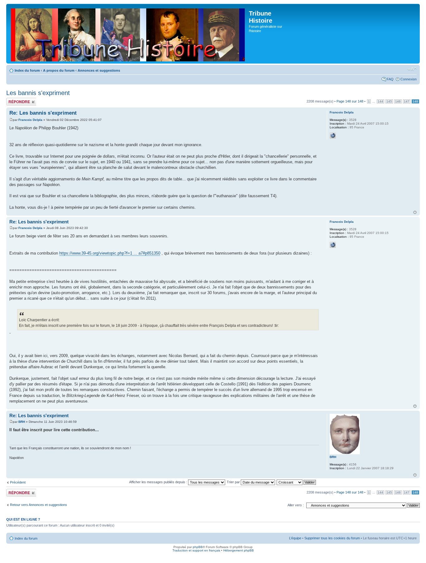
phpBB (198, 547)
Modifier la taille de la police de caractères (412, 69)
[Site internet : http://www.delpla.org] (333, 135)
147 (406, 101)
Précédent (18, 482)
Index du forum (27, 70)
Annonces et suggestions (99, 70)
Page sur (349, 101)
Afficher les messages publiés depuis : (158, 482)
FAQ (390, 79)
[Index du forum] (128, 33)
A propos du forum (59, 70)
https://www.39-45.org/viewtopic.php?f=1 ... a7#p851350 (109, 253)
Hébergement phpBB (238, 550)
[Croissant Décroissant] (297, 482)
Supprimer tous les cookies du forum (332, 538)
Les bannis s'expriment (38, 92)
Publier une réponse (14, 101)
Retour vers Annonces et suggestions (38, 505)
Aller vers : (296, 505)
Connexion (408, 79)
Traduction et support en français (196, 550)
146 (398, 101)
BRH (21, 421)
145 (389, 101)
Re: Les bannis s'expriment (43, 113)
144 (380, 101)
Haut (415, 212)
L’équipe (295, 538)
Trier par (234, 482)
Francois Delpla (30, 120)
